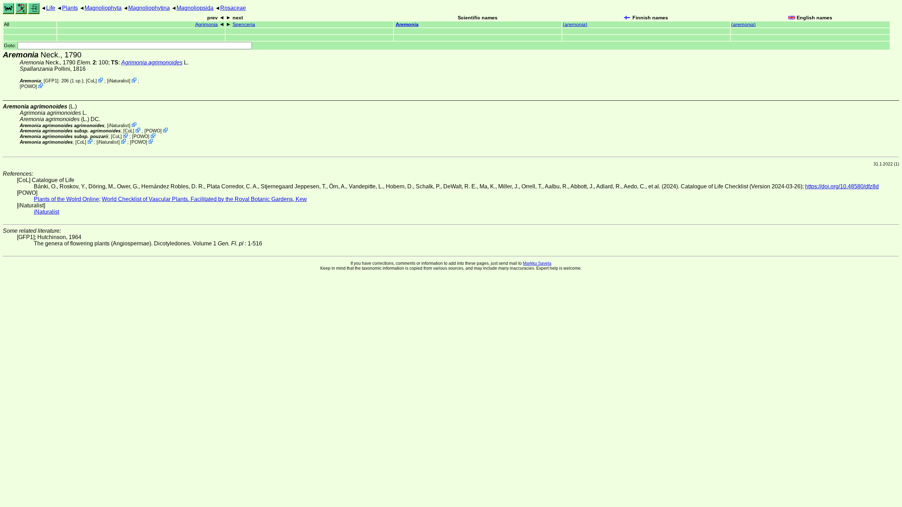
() (575, 24)
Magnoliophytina (149, 8)
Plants (70, 8)
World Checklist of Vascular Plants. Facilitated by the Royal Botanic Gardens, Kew (204, 199)
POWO (28, 86)
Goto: (11, 45)
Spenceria (244, 24)
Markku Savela (537, 263)
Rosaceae (233, 8)
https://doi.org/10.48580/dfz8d (842, 186)
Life (50, 8)
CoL (91, 80)
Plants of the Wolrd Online (66, 199)
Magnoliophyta (103, 8)
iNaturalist (119, 80)
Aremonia (407, 24)
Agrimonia (206, 24)
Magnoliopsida (195, 8)
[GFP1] (51, 80)
